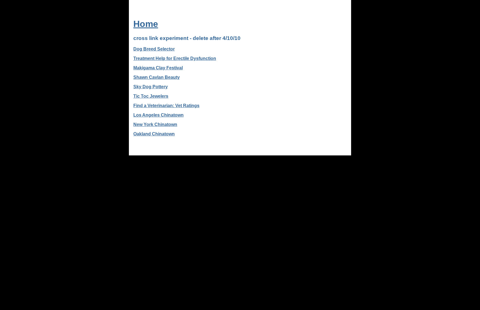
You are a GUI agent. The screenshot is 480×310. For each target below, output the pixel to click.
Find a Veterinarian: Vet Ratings (166, 105)
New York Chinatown (155, 124)
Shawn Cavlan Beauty (156, 77)
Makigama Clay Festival (158, 67)
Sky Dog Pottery (150, 86)
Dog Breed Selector (154, 49)
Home (145, 24)
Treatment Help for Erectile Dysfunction (174, 58)
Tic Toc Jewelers (150, 96)
